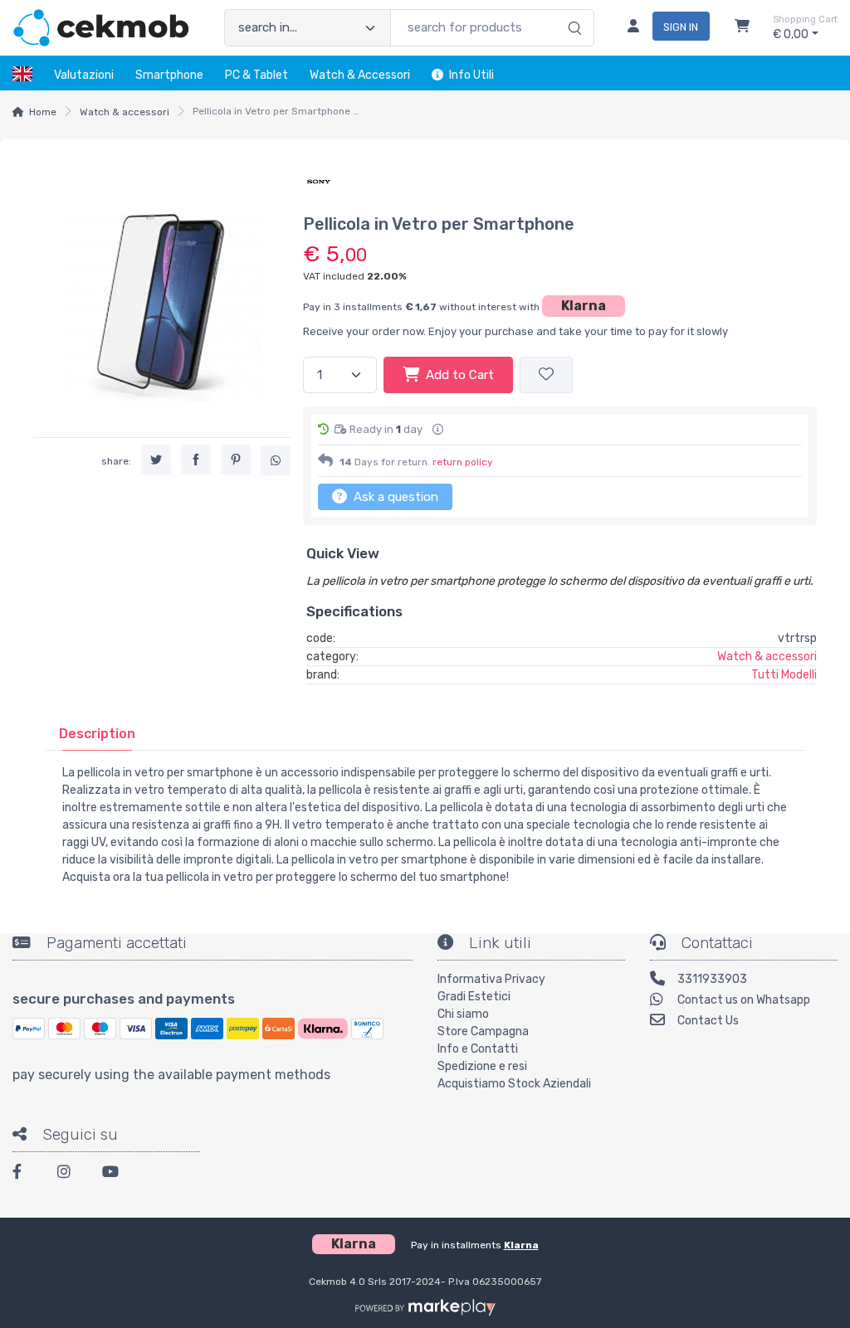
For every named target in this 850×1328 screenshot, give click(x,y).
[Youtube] (114, 1174)
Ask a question (394, 496)
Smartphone (169, 75)
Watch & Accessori (360, 75)
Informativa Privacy (491, 979)
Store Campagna (483, 1031)
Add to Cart (460, 374)
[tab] (97, 734)
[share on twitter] (156, 459)
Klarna (583, 306)
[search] (572, 11)
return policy (462, 462)
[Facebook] (24, 1174)
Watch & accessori (124, 112)
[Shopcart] (742, 28)
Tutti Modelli (784, 675)
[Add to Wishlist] (546, 375)
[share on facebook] (196, 459)
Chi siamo (463, 1014)
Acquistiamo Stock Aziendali (514, 1084)
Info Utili (471, 75)
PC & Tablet (256, 75)
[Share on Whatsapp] (276, 460)
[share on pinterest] (236, 459)
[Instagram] (69, 1174)
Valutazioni (84, 75)
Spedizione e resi (482, 1066)
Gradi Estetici (473, 997)
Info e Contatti (477, 1049)
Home (42, 112)
